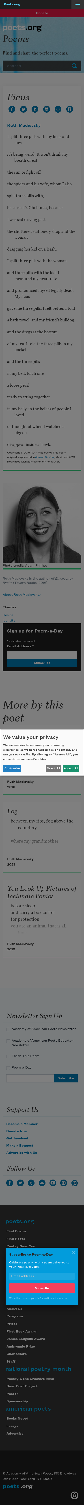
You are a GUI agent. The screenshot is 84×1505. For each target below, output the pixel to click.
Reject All (53, 768)
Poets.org (12, 4)
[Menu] (77, 4)
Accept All (71, 768)
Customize (12, 768)
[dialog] (42, 752)
